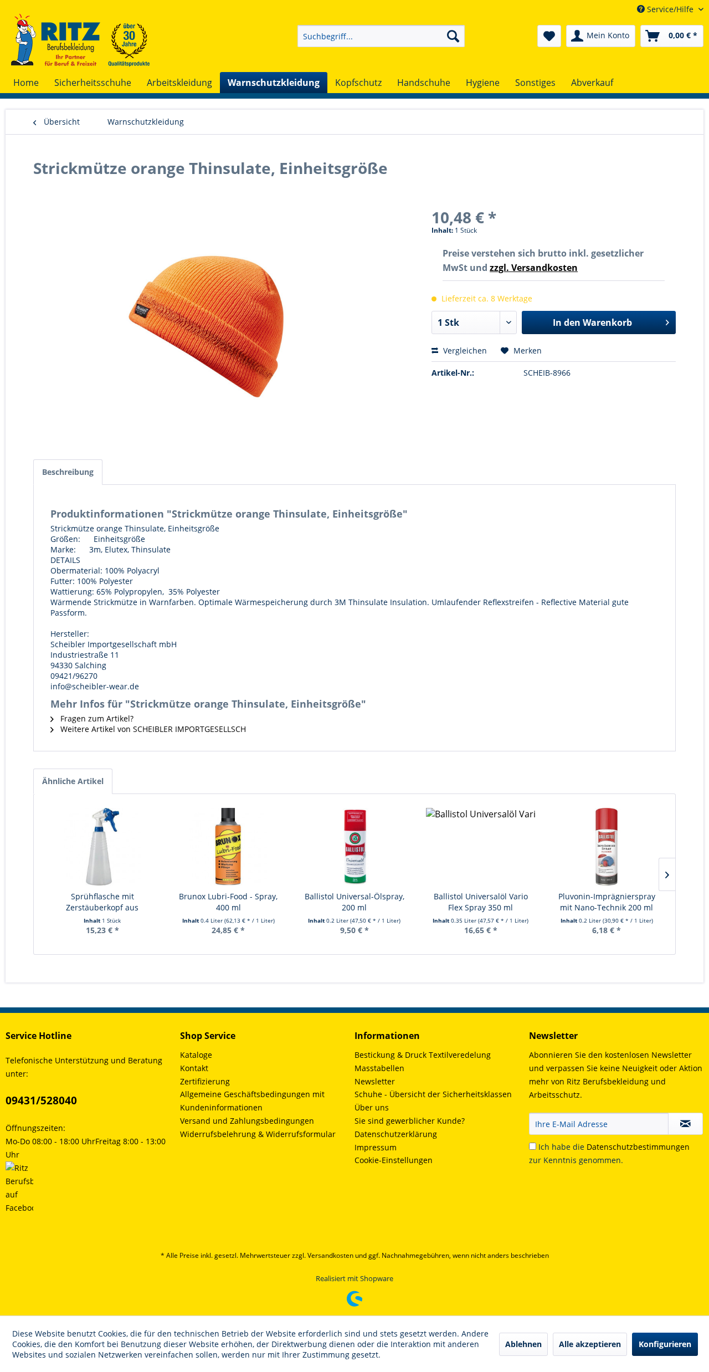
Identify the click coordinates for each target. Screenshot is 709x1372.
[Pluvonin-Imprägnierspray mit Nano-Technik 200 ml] (606, 846)
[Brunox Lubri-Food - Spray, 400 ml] (229, 846)
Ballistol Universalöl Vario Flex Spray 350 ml (481, 902)
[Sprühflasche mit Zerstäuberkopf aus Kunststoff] (102, 846)
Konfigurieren (665, 1344)
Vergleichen (464, 350)
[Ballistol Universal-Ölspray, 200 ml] (354, 846)
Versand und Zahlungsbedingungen (247, 1120)
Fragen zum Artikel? (95, 718)
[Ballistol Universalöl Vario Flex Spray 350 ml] (481, 846)
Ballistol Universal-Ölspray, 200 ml (354, 902)
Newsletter (374, 1081)
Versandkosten (330, 1255)
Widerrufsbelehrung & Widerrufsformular (258, 1134)
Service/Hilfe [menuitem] (670, 9)
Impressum (375, 1147)
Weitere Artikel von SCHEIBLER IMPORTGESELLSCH (152, 729)
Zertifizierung (205, 1081)
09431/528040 (41, 1100)
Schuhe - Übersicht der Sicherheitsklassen (433, 1094)
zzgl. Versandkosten (534, 268)
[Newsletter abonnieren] (685, 1124)
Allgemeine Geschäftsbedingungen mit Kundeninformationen (252, 1101)
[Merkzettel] (549, 36)
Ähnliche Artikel (73, 781)
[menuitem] (381, 36)
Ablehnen (523, 1344)
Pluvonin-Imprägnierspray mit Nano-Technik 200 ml (606, 902)
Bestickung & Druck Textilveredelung (422, 1055)
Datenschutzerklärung (395, 1134)
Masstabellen (379, 1068)
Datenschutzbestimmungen (638, 1146)
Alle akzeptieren (590, 1344)
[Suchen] (453, 36)
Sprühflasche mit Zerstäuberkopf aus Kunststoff (102, 902)
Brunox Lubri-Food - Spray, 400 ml (228, 902)
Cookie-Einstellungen (393, 1160)
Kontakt (194, 1068)
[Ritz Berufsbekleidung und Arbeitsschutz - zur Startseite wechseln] (80, 40)
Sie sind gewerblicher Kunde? (409, 1120)
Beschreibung (68, 472)
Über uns (371, 1107)
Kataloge (196, 1055)
